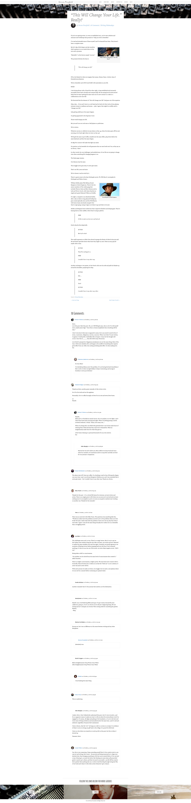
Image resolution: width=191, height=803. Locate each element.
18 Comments (94, 25)
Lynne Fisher (78, 748)
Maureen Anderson (83, 359)
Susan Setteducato (80, 471)
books (126, 2)
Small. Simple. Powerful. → (114, 300)
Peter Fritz (78, 694)
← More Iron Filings (75, 300)
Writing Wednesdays (107, 25)
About (112, 2)
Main (100, 2)
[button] (32, 792)
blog (131, 2)
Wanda (80, 676)
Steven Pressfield (83, 25)
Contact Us (119, 2)
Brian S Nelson (79, 319)
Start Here (106, 2)
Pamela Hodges (79, 384)
